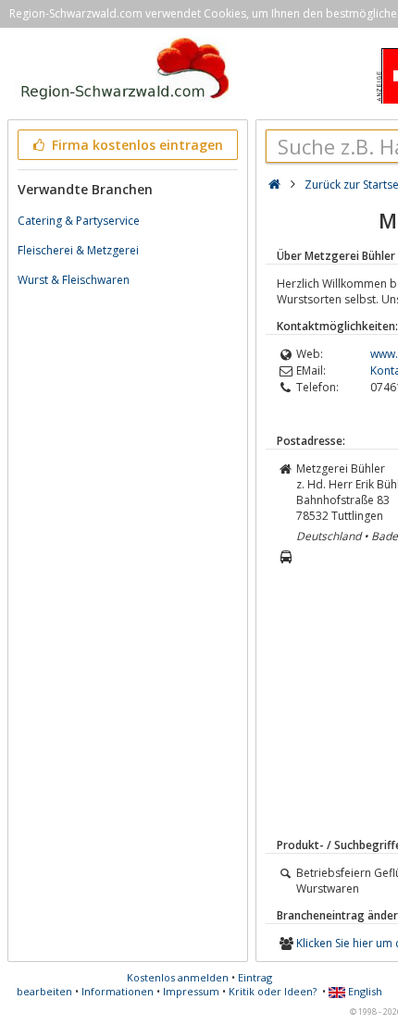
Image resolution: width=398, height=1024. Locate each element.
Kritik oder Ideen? (273, 991)
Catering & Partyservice (79, 220)
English (363, 991)
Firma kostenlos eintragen (135, 145)
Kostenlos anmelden (178, 977)
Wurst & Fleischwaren (74, 280)
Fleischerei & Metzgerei (78, 250)
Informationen (117, 991)
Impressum (191, 991)
